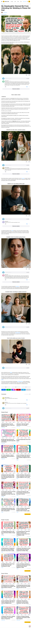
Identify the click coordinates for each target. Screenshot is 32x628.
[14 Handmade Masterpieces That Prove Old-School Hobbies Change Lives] (8, 525)
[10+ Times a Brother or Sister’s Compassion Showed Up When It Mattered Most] (8, 449)
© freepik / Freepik (3, 364)
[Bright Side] (6, 1)
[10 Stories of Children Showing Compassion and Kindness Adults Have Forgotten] (23, 610)
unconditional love (20, 381)
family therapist (17, 332)
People (17, 478)
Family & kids (3, 427)
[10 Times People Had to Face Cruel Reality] (23, 433)
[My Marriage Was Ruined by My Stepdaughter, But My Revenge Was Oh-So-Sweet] (8, 433)
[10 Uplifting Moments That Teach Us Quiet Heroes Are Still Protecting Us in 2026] (8, 558)
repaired (23, 178)
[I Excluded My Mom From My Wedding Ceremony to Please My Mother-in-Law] (8, 418)
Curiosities (2, 496)
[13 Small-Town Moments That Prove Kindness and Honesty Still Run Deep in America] (23, 485)
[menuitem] (12, 1)
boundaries (17, 286)
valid (12, 230)
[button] (5, 387)
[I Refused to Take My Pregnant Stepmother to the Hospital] (23, 418)
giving (11, 372)
